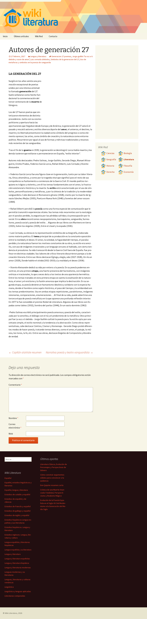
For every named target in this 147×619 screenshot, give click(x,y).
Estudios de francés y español (18, 506)
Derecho (110, 172)
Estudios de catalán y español (17, 494)
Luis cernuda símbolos (40, 59)
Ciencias (110, 153)
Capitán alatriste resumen (25, 352)
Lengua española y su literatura (18, 549)
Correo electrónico (15, 426)
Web (11, 433)
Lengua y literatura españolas (17, 558)
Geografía (111, 159)
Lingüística (9, 587)
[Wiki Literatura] (73, 16)
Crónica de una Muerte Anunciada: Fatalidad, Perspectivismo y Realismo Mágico (52, 492)
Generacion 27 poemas (61, 56)
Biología (128, 153)
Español (8, 478)
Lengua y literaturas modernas (18, 567)
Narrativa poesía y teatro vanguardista (69, 352)
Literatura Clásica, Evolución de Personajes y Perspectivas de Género (53, 467)
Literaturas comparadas (15, 596)
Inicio (5, 36)
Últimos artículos (21, 36)
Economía (129, 172)
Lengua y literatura (38, 56)
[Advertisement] (67, 101)
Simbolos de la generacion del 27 (65, 59)
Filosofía (128, 165)
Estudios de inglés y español (17, 515)
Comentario (15, 384)
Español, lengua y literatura (16, 490)
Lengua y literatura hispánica (17, 563)
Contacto (53, 36)
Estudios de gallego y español (17, 511)
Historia (110, 165)
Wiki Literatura (11, 613)
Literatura (129, 159)
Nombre (13, 418)
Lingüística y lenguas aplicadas (18, 591)
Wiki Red (39, 36)
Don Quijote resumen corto (51, 485)
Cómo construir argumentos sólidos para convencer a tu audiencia (52, 477)
